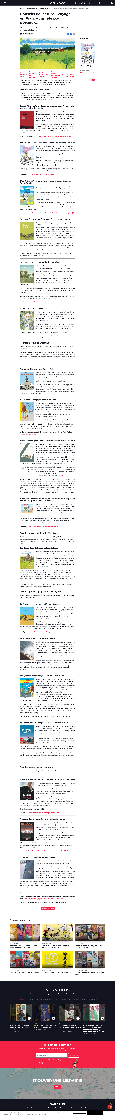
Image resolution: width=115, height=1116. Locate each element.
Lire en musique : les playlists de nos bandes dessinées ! (88, 946)
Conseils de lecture (31, 8)
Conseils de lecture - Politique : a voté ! (24, 972)
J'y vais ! (57, 1086)
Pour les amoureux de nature (23, 74)
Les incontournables (45, 8)
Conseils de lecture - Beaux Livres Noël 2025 (89, 973)
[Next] (93, 80)
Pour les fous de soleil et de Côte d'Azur (43, 74)
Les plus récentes (21, 999)
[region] (57, 1113)
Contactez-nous (31, 1107)
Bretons (61, 475)
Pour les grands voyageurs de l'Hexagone (55, 74)
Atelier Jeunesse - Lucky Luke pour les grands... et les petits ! (56, 946)
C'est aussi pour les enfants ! (70, 999)
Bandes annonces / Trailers (89, 999)
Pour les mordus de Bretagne (32, 74)
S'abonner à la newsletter (66, 1107)
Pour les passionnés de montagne (70, 74)
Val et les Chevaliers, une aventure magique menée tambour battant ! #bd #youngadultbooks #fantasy (94, 1028)
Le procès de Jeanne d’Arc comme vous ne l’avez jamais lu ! (70, 1027)
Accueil (22, 8)
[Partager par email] (74, 34)
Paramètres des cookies (81, 1107)
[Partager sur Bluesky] (68, 34)
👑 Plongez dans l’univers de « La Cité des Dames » (45, 1026)
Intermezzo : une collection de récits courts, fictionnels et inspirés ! (23, 946)
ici (68, 1063)
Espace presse (42, 1107)
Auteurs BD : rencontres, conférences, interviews (44, 999)
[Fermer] (112, 1113)
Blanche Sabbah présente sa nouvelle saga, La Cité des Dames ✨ (20, 1027)
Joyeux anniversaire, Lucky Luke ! (55, 972)
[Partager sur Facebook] (71, 34)
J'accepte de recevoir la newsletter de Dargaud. (50, 1060)
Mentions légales (52, 1107)
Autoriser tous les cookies (95, 1113)
